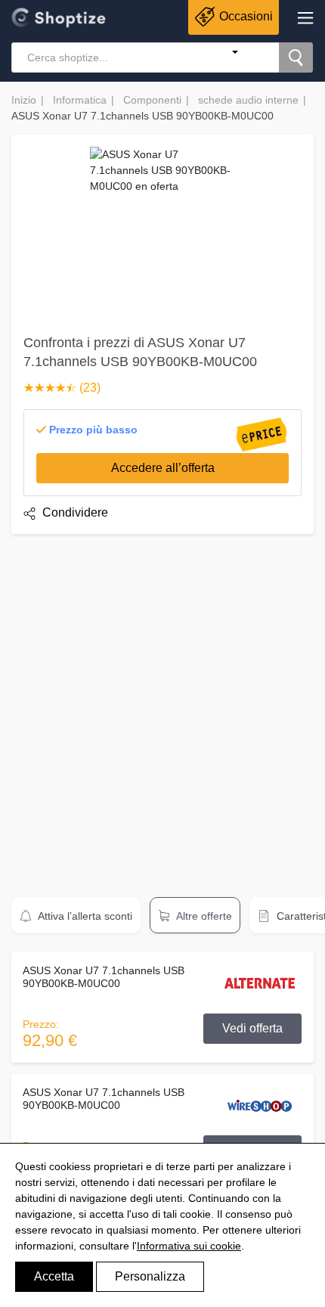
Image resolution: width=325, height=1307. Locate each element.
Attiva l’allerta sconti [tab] (84, 916)
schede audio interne (248, 100)
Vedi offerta (252, 1028)
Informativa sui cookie (189, 1246)
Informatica (80, 100)
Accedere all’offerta (163, 467)
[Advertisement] (162, 708)
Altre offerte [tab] (203, 916)
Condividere (73, 512)
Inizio (23, 100)
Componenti (152, 100)
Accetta (54, 1276)
